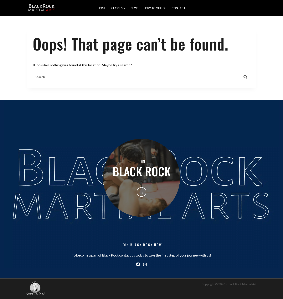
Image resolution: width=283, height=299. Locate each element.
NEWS (134, 8)
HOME (102, 8)
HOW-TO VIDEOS (155, 8)
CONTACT (178, 8)
